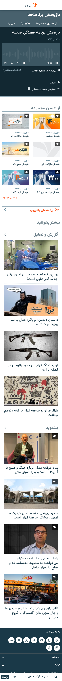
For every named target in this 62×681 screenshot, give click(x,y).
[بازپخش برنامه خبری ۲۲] (46, 177)
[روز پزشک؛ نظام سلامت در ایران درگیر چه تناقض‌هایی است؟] (31, 255)
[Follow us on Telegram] (34, 640)
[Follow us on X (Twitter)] (26, 640)
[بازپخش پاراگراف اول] (15, 121)
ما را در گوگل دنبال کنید (35, 677)
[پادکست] (15, 677)
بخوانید (25, 23)
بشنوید (52, 428)
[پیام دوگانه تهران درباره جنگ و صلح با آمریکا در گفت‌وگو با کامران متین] (31, 448)
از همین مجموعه (46, 23)
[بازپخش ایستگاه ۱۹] (15, 177)
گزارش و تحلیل (45, 234)
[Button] (55, 83)
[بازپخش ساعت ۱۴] (46, 121)
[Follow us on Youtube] (19, 640)
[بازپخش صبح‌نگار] (15, 149)
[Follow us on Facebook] (42, 640)
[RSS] (49, 640)
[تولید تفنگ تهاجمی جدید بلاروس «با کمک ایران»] (31, 346)
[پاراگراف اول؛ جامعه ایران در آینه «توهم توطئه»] (31, 391)
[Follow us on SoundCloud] (11, 640)
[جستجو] (56, 677)
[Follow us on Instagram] (57, 648)
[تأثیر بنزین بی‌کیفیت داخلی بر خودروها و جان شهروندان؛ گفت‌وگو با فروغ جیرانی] (31, 589)
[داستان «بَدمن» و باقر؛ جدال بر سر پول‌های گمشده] (31, 300)
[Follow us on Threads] (49, 648)
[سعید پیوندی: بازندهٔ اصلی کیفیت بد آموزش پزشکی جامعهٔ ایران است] (31, 494)
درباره (11, 23)
